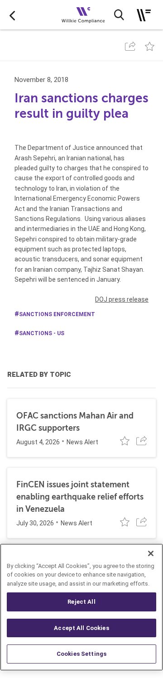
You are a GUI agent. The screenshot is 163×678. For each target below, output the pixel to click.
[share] (130, 46)
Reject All (81, 601)
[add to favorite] (150, 46)
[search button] (119, 15)
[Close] (151, 553)
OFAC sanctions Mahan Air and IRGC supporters (75, 422)
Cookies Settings (81, 653)
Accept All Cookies (81, 628)
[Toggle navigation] (144, 15)
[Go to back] (12, 15)
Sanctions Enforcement (57, 314)
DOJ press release (122, 299)
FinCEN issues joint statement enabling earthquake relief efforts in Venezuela (80, 497)
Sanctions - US (41, 333)
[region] (81, 607)
